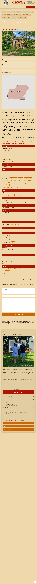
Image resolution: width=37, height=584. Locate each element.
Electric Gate (28, 192)
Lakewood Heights (12, 273)
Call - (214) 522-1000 (9, 423)
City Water (18, 229)
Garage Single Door (18, 195)
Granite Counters (17, 180)
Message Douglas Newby (18, 314)
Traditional (7, 271)
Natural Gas (16, 224)
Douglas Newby (6, 331)
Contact (30, 6)
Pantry (27, 182)
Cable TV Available (13, 178)
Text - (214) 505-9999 (9, 426)
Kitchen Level (26, 195)
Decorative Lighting (28, 178)
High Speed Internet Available (27, 180)
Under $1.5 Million (8, 268)
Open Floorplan (21, 182)
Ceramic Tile (13, 187)
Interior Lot (11, 239)
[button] (18, 91)
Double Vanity (5, 180)
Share (32, 28)
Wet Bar (12, 184)
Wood (18, 187)
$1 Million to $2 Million (18, 268)
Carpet (8, 187)
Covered (17, 192)
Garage (4, 195)
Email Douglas (8, 429)
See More (5, 375)
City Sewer (13, 229)
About (23, 6)
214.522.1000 (24, 143)
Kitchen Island (5, 182)
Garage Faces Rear (10, 195)
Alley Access (12, 192)
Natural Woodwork (13, 182)
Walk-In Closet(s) (6, 184)
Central (11, 224)
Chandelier (21, 178)
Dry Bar (10, 180)
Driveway (22, 192)
